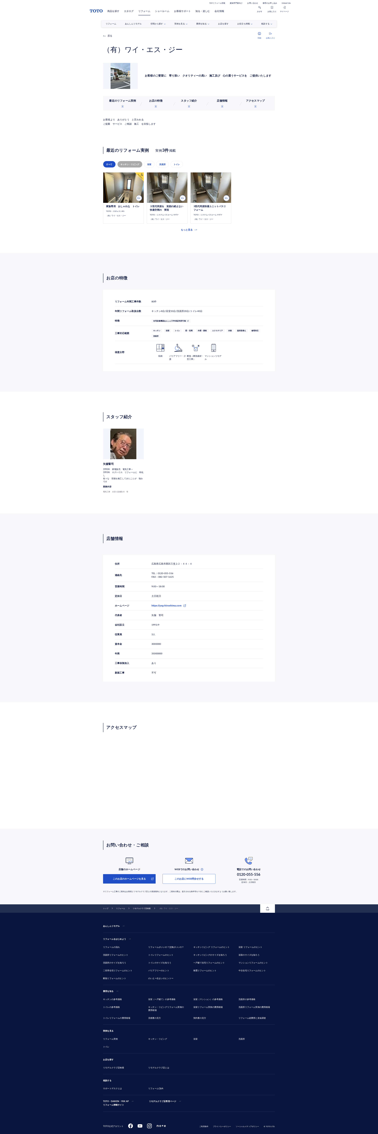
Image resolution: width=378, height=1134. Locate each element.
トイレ (177, 164)
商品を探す (113, 11)
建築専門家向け (236, 3)
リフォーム (144, 11)
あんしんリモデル (111, 926)
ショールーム (162, 11)
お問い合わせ (252, 3)
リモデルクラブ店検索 (142, 908)
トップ (105, 908)
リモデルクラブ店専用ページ (162, 1101)
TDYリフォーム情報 (217, 3)
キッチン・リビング (129, 164)
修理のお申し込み (270, 3)
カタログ (129, 11)
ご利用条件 (203, 1126)
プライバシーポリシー (222, 1126)
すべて (109, 164)
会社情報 (219, 11)
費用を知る (108, 991)
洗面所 (162, 164)
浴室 (149, 164)
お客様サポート (182, 11)
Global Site (286, 3)
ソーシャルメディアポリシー (247, 1126)
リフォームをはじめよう (114, 939)
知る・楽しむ (202, 11)
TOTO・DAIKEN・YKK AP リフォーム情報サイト (116, 1103)
